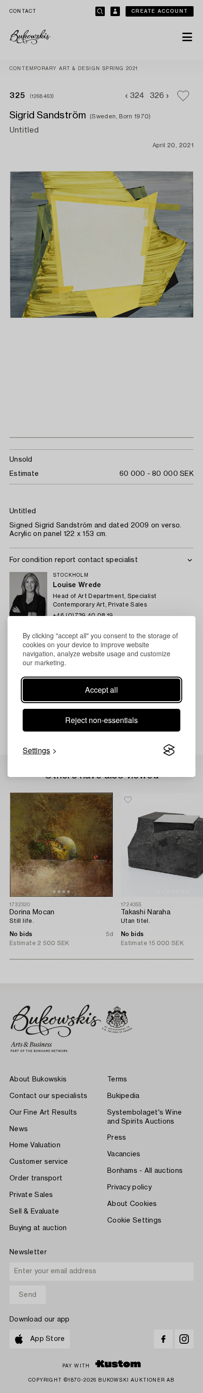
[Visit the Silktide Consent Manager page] (169, 750)
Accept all (101, 689)
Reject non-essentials (101, 719)
